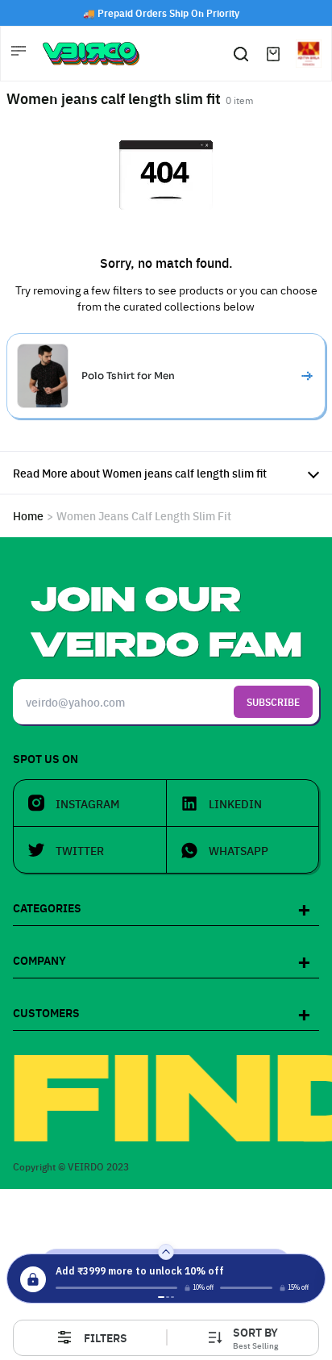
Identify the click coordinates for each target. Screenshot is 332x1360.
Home (28, 515)
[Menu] (20, 53)
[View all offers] (166, 1252)
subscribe (273, 701)
